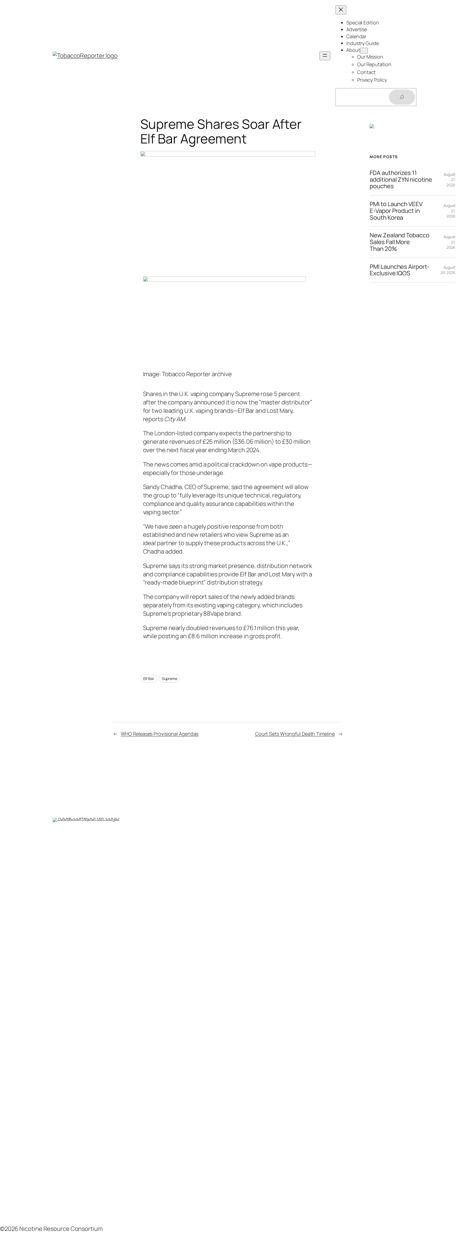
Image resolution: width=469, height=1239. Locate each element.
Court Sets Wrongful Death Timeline (295, 733)
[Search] (402, 97)
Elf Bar (148, 678)
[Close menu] (340, 9)
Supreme (169, 678)
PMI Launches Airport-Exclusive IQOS (399, 270)
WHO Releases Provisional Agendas (160, 733)
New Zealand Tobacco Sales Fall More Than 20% (399, 242)
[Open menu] (324, 55)
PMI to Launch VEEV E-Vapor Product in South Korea (396, 211)
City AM (174, 419)
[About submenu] (364, 50)
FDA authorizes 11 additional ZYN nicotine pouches (401, 180)
